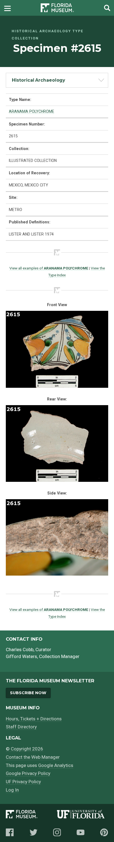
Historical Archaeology (38, 80)
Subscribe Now (28, 692)
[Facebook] (10, 832)
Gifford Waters (21, 656)
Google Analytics (55, 765)
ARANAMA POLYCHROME (31, 111)
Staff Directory (21, 726)
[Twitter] (33, 832)
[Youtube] (80, 832)
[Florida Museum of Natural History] (31, 815)
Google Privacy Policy (28, 773)
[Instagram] (57, 832)
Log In (12, 790)
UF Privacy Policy (23, 781)
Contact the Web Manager (33, 757)
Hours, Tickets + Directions (34, 718)
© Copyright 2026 (24, 749)
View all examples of (48, 268)
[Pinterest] (104, 832)
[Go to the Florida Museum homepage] (57, 7)
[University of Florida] (82, 815)
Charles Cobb (19, 649)
